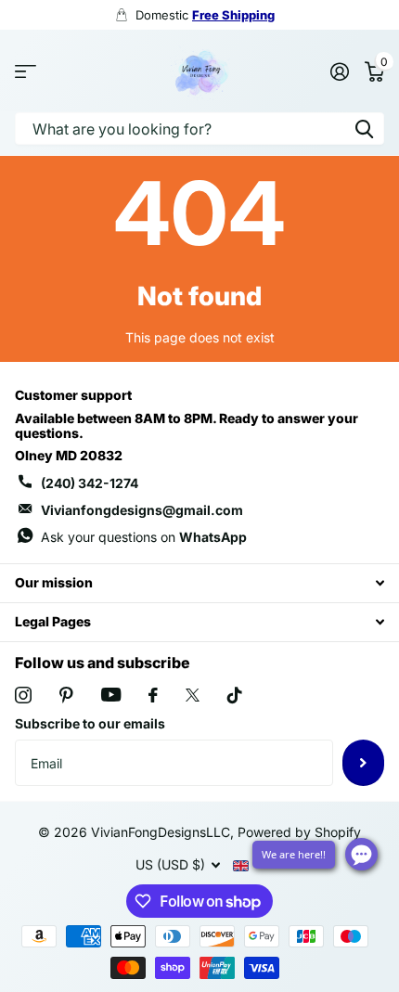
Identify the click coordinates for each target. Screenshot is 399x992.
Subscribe (363, 763)
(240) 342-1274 (89, 483)
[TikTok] (234, 695)
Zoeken (363, 128)
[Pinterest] (66, 695)
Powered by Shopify (299, 832)
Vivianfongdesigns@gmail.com (142, 510)
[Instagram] (23, 695)
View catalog (25, 71)
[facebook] (153, 695)
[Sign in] (339, 71)
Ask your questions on (144, 537)
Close (199, 583)
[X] (193, 695)
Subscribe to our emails (90, 723)
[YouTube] (111, 695)
